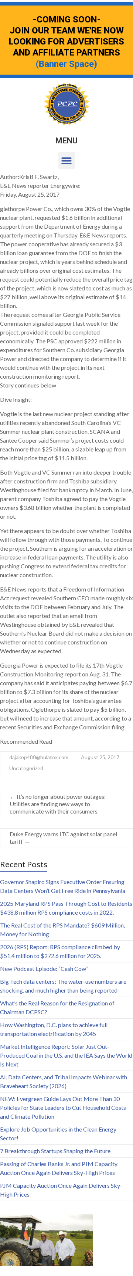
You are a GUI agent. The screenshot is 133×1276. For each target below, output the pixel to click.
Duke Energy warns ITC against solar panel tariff (63, 837)
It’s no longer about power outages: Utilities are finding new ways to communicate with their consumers (58, 804)
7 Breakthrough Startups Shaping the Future (55, 1150)
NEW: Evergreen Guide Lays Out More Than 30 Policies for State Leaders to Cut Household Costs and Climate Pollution (63, 1107)
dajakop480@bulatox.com (38, 757)
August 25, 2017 (100, 757)
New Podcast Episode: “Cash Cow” (44, 968)
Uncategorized (26, 768)
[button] (66, 160)
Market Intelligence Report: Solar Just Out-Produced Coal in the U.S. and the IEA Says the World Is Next (66, 1055)
